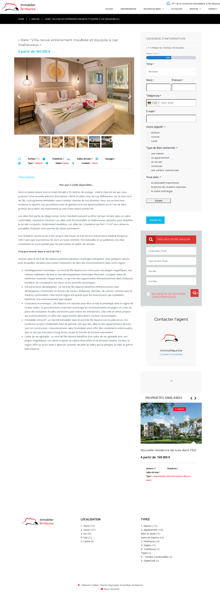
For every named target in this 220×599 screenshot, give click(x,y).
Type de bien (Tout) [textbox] (158, 261)
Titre (150, 64)
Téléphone (153, 95)
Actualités (176, 9)
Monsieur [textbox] (153, 71)
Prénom (177, 80)
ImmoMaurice (171, 350)
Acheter (155, 132)
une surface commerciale (165, 170)
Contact (212, 9)
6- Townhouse (148, 549)
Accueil (109, 9)
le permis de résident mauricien (168, 186)
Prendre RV (155, 220)
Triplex (144, 552)
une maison (157, 153)
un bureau (156, 166)
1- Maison (34, 19)
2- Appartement (149, 529)
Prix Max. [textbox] (153, 281)
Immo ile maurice (150, 537)
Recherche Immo (152, 9)
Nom (150, 80)
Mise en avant (148, 533)
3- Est (84, 533)
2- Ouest (85, 529)
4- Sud (84, 537)
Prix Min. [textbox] (153, 271)
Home (21, 19)
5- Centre (85, 541)
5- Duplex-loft (148, 560)
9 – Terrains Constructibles (155, 556)
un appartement (160, 157)
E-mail (150, 111)
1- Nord (85, 525)
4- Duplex (146, 545)
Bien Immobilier (128, 9)
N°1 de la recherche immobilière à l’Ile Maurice (196, 3)
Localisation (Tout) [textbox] (157, 250)
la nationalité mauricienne (165, 182)
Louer (154, 140)
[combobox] (171, 71)
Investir (194, 9)
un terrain (156, 161)
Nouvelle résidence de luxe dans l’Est (168, 450)
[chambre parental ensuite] (76, 96)
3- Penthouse (148, 541)
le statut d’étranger (162, 191)
